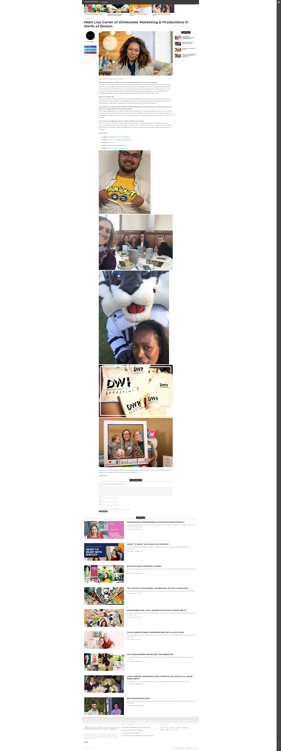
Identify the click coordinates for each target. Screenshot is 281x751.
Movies (171, 729)
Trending (162, 729)
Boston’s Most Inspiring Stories (144, 566)
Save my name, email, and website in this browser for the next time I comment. (114, 509)
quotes (176, 729)
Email (100, 500)
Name (100, 496)
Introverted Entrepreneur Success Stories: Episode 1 (155, 522)
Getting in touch (104, 470)
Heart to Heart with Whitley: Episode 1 (148, 544)
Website (100, 504)
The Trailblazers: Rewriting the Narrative (150, 654)
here (137, 472)
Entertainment (185, 727)
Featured (178, 727)
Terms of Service (189, 748)
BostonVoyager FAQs (138, 698)
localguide (162, 727)
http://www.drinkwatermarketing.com (120, 140)
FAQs (196, 748)
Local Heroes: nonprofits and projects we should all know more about (160, 677)
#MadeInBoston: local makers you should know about (156, 610)
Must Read (172, 727)
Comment (101, 486)
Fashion (167, 729)
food (167, 727)
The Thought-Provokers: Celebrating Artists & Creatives (157, 588)
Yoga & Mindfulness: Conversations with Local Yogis (155, 632)
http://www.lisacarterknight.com (117, 148)
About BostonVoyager (178, 748)
